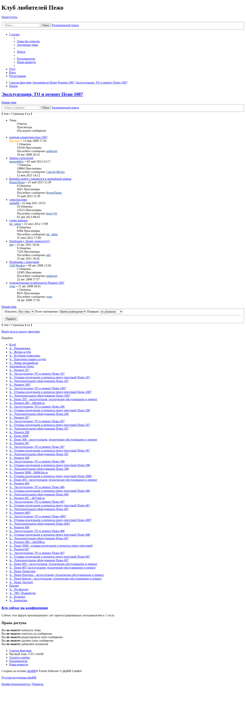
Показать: (11, 311)
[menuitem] (28, 41)
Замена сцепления (21, 158)
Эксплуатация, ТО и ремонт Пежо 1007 (42, 94)
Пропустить (9, 17)
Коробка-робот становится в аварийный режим (40, 178)
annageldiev (16, 161)
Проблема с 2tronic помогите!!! (29, 241)
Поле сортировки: (47, 311)
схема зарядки (18, 220)
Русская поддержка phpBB (19, 677)
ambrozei (51, 151)
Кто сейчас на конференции (25, 608)
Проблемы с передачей (24, 262)
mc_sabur (15, 223)
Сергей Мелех (55, 171)
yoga (12, 286)
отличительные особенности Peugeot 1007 (36, 282)
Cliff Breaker (17, 265)
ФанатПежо (17, 182)
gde (11, 244)
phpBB (31, 671)
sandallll (14, 203)
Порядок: (93, 311)
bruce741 (51, 213)
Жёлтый (14, 140)
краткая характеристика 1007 (28, 137)
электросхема (18, 199)
